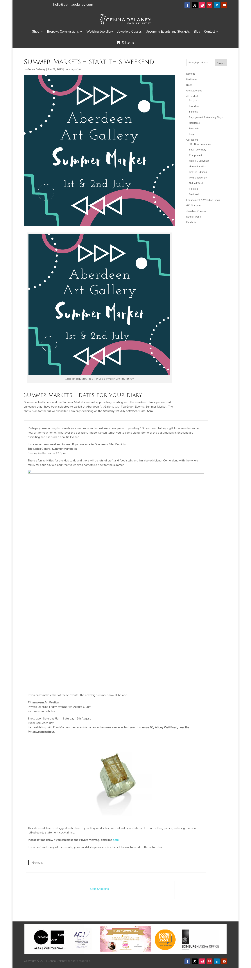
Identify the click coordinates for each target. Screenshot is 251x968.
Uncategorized (73, 69)
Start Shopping (99, 889)
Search (221, 63)
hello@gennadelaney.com (73, 4)
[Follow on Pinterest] (209, 5)
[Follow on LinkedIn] (217, 5)
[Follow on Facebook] (187, 5)
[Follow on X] (195, 5)
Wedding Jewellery (100, 31)
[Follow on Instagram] (202, 5)
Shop (35, 31)
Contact (209, 31)
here (116, 840)
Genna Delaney (36, 69)
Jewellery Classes (129, 31)
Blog (197, 31)
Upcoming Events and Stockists (168, 31)
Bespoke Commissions (63, 31)
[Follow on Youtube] (224, 5)
